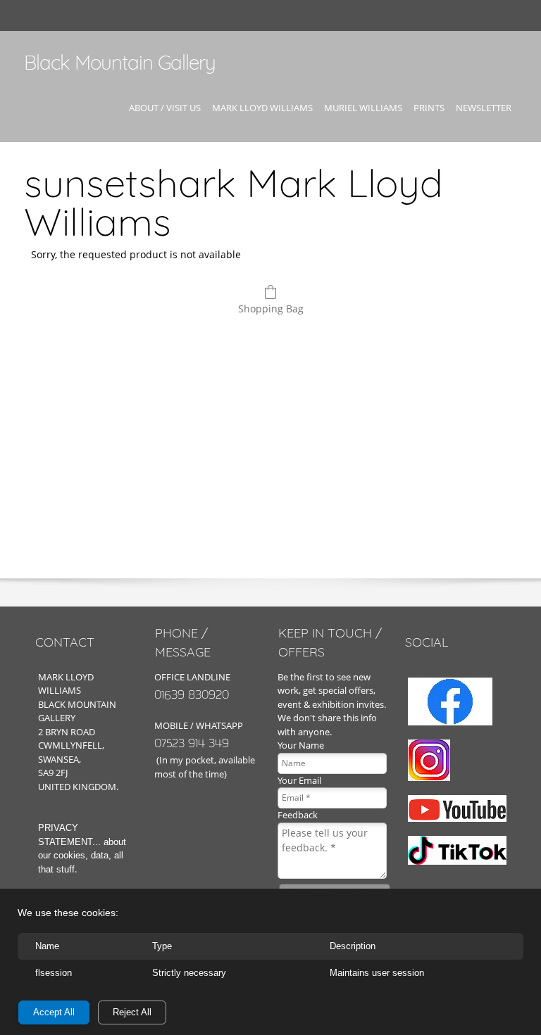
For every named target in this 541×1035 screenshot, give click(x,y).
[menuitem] (165, 120)
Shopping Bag (271, 308)
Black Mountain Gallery (120, 62)
